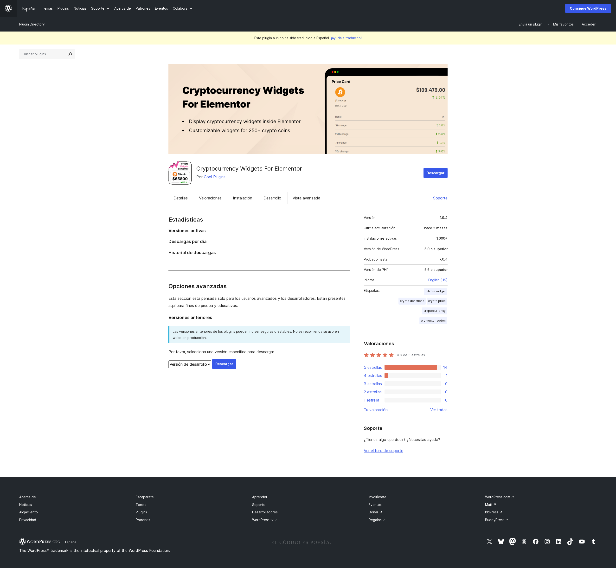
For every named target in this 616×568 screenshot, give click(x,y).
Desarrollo (272, 198)
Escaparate (145, 497)
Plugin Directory (32, 24)
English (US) (438, 280)
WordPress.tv (265, 520)
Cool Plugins (214, 176)
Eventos (375, 505)
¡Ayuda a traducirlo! (346, 38)
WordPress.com (499, 497)
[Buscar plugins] (70, 54)
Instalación (242, 198)
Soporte (440, 198)
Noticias (25, 505)
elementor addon (433, 320)
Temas (141, 505)
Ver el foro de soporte (383, 450)
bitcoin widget (435, 291)
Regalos (377, 520)
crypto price (437, 301)
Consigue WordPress (588, 8)
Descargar (435, 173)
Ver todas (439, 409)
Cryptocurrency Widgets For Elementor (249, 168)
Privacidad (27, 520)
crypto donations (412, 301)
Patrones (143, 520)
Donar (375, 512)
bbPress (493, 512)
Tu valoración (376, 409)
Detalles (180, 198)
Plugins (141, 512)
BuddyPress (496, 520)
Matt (490, 505)
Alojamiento (28, 512)
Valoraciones (210, 198)
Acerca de (27, 497)
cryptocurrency (435, 311)
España (70, 542)
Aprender (259, 497)
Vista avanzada (306, 198)
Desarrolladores (265, 512)
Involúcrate (377, 497)
